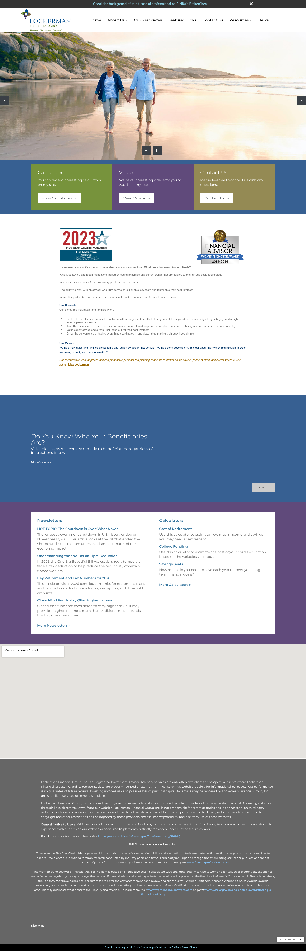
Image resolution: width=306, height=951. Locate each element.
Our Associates (148, 20)
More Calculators (175, 585)
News (263, 20)
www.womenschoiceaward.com (169, 890)
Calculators (171, 520)
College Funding (173, 546)
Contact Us (213, 20)
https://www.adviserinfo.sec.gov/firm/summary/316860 (139, 836)
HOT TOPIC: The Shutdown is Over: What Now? (77, 529)
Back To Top (288, 939)
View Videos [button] (134, 198)
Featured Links (182, 20)
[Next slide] (301, 100)
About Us (116, 20)
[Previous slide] (4, 100)
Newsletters (49, 520)
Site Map (37, 926)
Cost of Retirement (175, 529)
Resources (239, 20)
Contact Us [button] (215, 198)
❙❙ (157, 150)
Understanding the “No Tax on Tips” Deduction (77, 556)
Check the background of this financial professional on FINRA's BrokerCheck (150, 4)
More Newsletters (53, 625)
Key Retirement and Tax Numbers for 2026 (73, 578)
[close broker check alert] (251, 3)
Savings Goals (171, 564)
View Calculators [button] (57, 198)
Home (95, 20)
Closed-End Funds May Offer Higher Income (74, 600)
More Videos (41, 462)
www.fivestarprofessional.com (208, 862)
